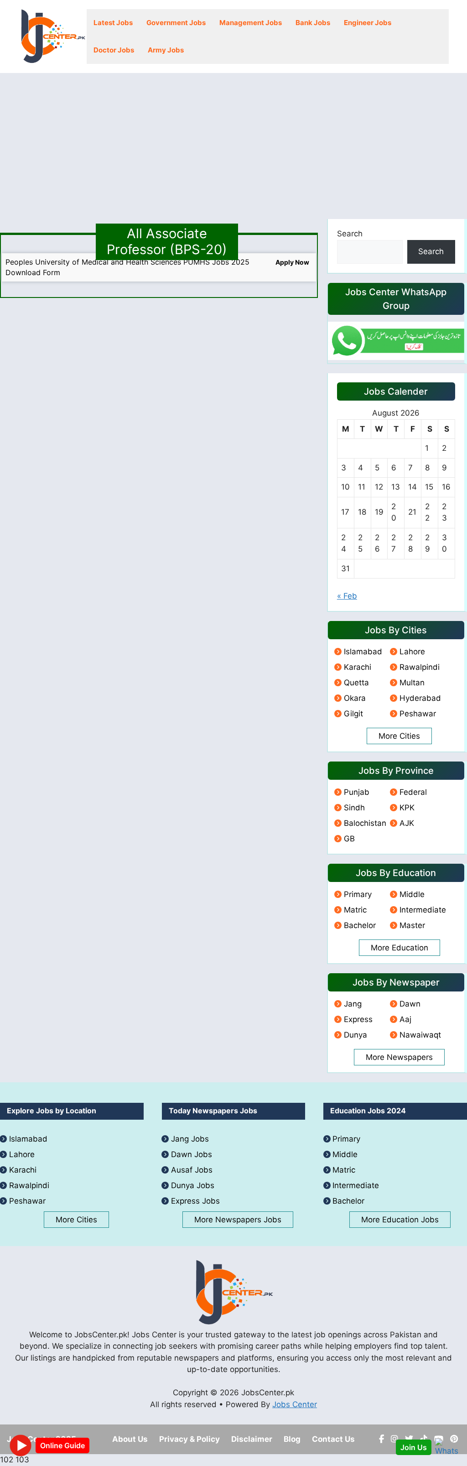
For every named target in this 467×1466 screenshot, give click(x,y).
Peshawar (418, 713)
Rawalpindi (420, 667)
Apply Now (292, 262)
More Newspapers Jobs (237, 1219)
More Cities (399, 736)
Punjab (356, 792)
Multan (412, 682)
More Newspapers (399, 1057)
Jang (353, 1003)
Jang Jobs (190, 1138)
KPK (407, 807)
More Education (399, 947)
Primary (358, 894)
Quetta (356, 682)
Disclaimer (251, 1439)
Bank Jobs (313, 22)
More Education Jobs (400, 1219)
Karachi (357, 667)
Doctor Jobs (113, 50)
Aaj (405, 1019)
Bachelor (360, 925)
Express (358, 1019)
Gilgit (353, 713)
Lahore (412, 651)
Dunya (355, 1034)
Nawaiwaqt (420, 1034)
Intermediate (423, 909)
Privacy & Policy (189, 1439)
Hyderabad (420, 698)
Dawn (410, 1003)
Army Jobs (166, 50)
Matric (355, 909)
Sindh (354, 807)
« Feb (347, 595)
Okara (355, 698)
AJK (407, 823)
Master (412, 925)
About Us (130, 1439)
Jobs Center (294, 1404)
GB (349, 838)
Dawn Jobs (191, 1154)
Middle (412, 894)
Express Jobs (195, 1200)
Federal (413, 792)
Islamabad (363, 651)
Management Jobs (250, 22)
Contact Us (333, 1439)
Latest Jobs (113, 22)
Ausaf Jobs (192, 1169)
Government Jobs (176, 22)
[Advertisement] (233, 141)
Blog (292, 1439)
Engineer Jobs (367, 22)
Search (350, 233)
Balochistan (365, 823)
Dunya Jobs (192, 1185)
